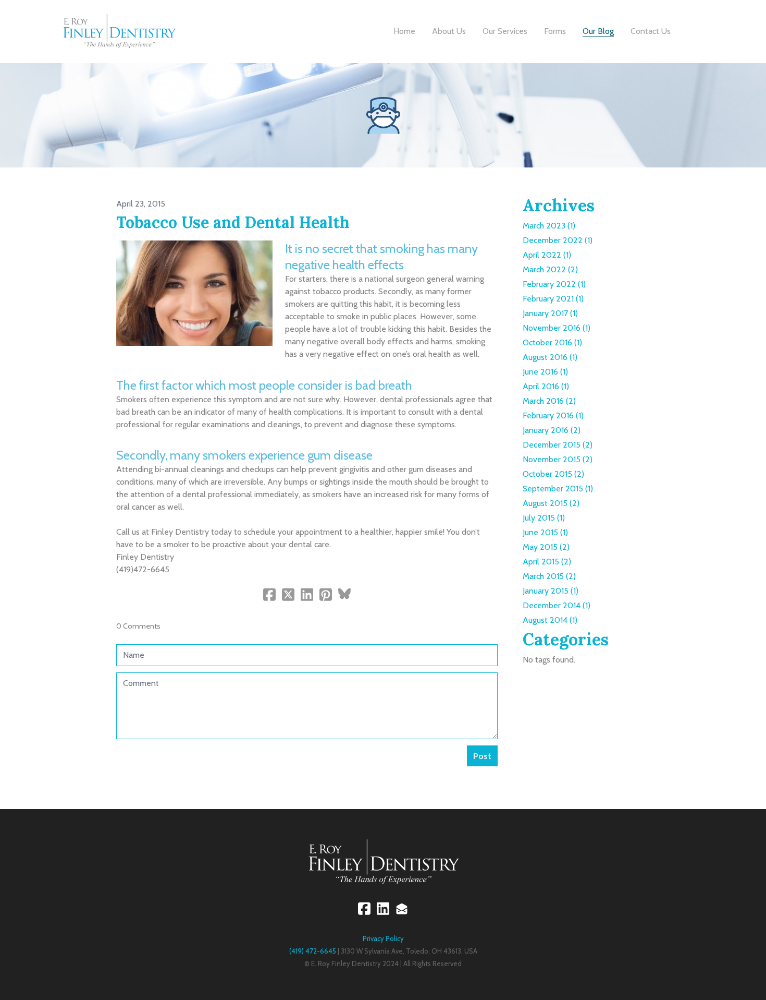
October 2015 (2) (553, 474)
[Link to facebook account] (364, 908)
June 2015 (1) (545, 532)
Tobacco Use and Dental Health (233, 222)
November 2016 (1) (556, 328)
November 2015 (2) (557, 459)
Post (482, 756)
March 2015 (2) (549, 576)
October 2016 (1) (552, 342)
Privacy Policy (383, 938)
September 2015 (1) (558, 488)
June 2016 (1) (545, 372)
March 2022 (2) (550, 269)
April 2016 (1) (546, 386)
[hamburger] (188, 24)
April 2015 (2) (547, 562)
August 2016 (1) (550, 357)
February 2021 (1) (553, 299)
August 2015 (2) (551, 503)
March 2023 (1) (549, 226)
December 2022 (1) (557, 240)
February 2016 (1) (553, 415)
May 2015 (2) (546, 547)
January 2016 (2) (551, 430)
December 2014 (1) (556, 605)
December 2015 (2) (557, 445)
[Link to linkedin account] (383, 908)
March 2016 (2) (549, 401)
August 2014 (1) (550, 620)
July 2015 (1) (544, 518)
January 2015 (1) (550, 591)
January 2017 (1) (550, 313)
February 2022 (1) (554, 284)
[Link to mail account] (402, 908)
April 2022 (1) (547, 255)
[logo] (119, 31)
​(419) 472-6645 (312, 951)
